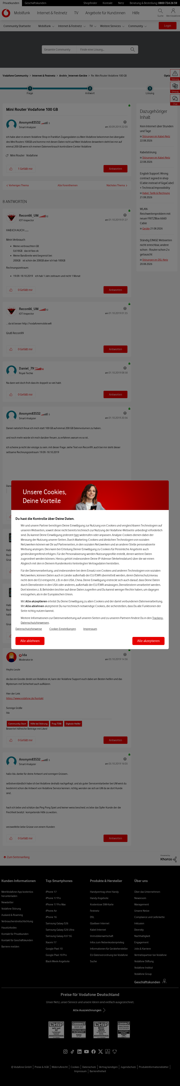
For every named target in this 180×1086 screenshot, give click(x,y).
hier (76, 535)
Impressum (90, 628)
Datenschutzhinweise (28, 628)
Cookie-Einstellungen (62, 628)
